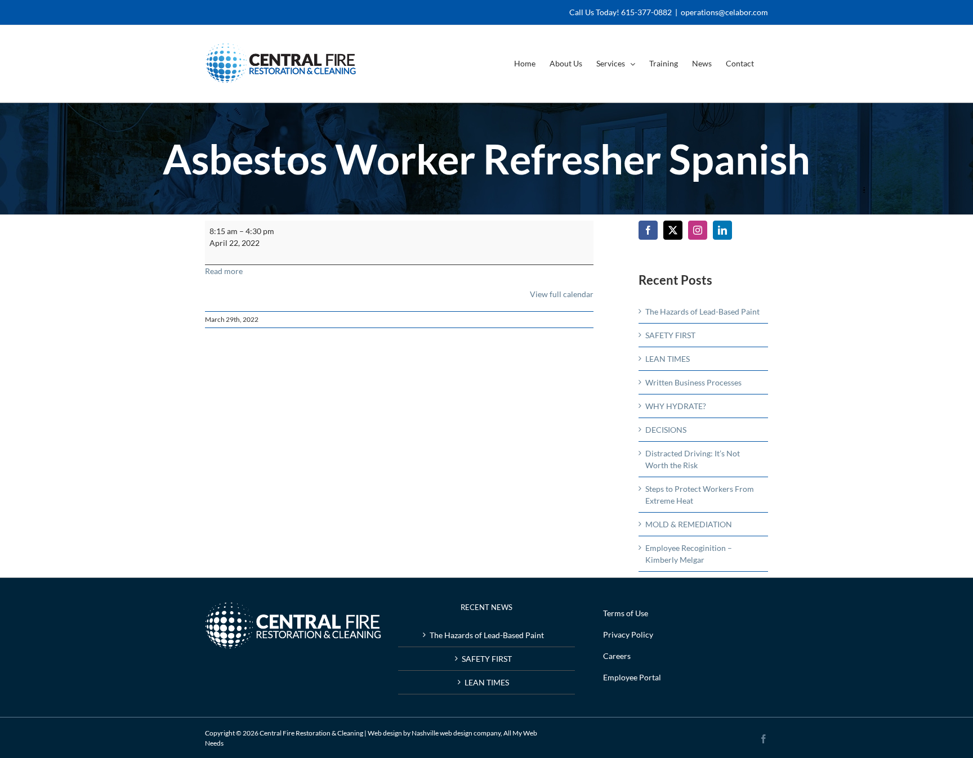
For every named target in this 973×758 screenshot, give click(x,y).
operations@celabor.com (724, 12)
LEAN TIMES (667, 359)
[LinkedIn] (722, 230)
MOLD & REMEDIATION (688, 524)
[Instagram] (697, 230)
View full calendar (561, 294)
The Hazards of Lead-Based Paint (702, 311)
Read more (224, 271)
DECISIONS (665, 429)
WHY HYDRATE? (675, 406)
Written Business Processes (693, 382)
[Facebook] (648, 230)
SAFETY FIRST (670, 335)
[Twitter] (672, 230)
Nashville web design (442, 733)
